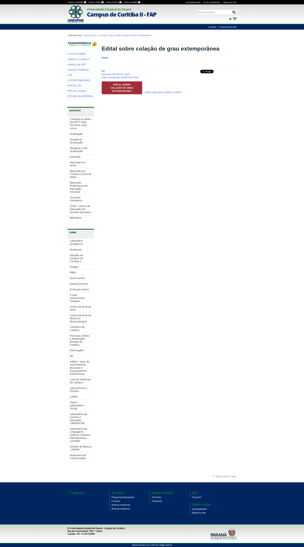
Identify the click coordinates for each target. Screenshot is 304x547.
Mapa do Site (229, 2)
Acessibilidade (193, 2)
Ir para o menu (95, 2)
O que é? (196, 497)
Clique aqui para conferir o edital (162, 92)
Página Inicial (90, 35)
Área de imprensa (121, 508)
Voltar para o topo (225, 476)
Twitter (230, 19)
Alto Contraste (212, 2)
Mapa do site (199, 512)
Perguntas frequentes (123, 497)
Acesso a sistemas (121, 504)
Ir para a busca (113, 2)
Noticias (103, 35)
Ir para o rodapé (132, 2)
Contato (212, 27)
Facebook (157, 501)
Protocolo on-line (228, 27)
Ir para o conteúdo (77, 2)
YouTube (234, 19)
